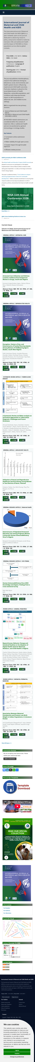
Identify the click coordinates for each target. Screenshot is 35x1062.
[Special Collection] (17, 839)
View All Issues (6, 743)
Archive (20, 1004)
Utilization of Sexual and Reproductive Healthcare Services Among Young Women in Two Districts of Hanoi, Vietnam (17, 481)
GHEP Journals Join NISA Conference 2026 (14, 157)
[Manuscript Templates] (17, 787)
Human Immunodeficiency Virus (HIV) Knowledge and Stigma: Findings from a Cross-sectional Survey (16, 584)
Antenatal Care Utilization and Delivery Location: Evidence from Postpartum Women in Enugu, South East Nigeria (16, 277)
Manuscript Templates (6, 1004)
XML (22, 293)
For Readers (6, 908)
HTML (14, 293)
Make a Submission (10, 758)
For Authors (6, 910)
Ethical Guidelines (5, 1008)
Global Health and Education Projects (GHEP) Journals (17, 162)
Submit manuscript (5, 1002)
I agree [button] (17, 1050)
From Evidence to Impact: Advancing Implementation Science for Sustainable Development (16, 176)
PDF (6, 293)
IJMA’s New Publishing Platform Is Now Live (14, 216)
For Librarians (7, 913)
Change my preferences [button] (17, 1056)
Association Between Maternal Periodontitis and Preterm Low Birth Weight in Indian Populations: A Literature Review (17, 716)
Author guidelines (5, 1006)
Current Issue (22, 1002)
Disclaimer (3, 1010)
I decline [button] (17, 1053)
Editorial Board (22, 1006)
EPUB (6, 296)
